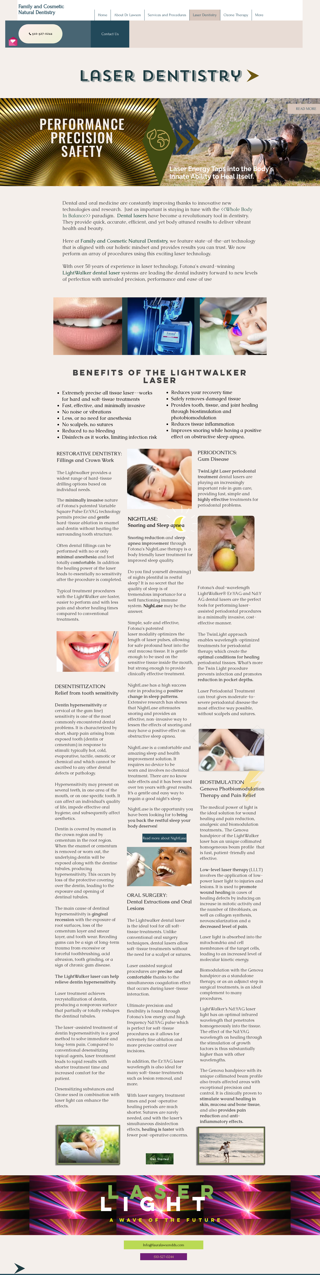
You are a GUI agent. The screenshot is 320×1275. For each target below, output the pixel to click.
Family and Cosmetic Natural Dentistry (41, 9)
